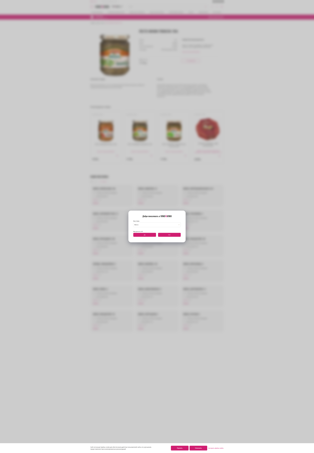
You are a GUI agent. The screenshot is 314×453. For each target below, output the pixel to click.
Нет (169, 235)
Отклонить (198, 448)
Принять (179, 448)
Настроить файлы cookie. (216, 448)
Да (144, 235)
